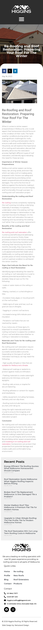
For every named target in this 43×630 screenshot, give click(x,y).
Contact (8, 584)
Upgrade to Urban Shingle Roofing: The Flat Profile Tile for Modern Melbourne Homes (20, 520)
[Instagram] (13, 609)
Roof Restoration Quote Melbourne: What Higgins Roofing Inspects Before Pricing (20, 481)
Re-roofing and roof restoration (14, 232)
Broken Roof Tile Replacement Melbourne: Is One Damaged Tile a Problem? (20, 494)
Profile (7, 575)
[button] (21, 19)
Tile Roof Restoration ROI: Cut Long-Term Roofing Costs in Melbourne (21, 532)
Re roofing (18, 571)
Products (18, 584)
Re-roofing (6, 203)
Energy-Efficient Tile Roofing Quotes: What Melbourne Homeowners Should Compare (21, 468)
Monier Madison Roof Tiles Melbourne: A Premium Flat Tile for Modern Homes (20, 507)
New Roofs (19, 575)
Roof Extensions (21, 579)
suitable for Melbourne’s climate (15, 365)
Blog (6, 579)
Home (7, 571)
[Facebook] (6, 609)
